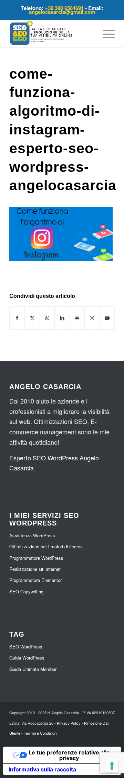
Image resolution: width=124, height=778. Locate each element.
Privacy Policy (69, 723)
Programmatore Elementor (35, 580)
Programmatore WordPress (36, 558)
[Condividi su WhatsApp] (47, 318)
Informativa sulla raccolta (42, 769)
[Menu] (105, 33)
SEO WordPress (25, 646)
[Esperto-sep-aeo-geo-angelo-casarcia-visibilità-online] (51, 33)
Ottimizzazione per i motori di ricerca (46, 546)
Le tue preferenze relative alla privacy (69, 755)
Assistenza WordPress (32, 535)
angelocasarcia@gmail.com (62, 12)
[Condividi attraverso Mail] (77, 318)
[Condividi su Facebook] (17, 318)
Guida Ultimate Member (32, 669)
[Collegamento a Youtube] (107, 318)
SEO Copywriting (26, 591)
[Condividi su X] (32, 318)
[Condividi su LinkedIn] (62, 318)
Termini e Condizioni (40, 733)
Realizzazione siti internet (35, 569)
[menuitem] (105, 33)
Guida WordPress (26, 657)
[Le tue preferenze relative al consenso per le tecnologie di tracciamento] (111, 765)
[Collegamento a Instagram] (92, 318)
